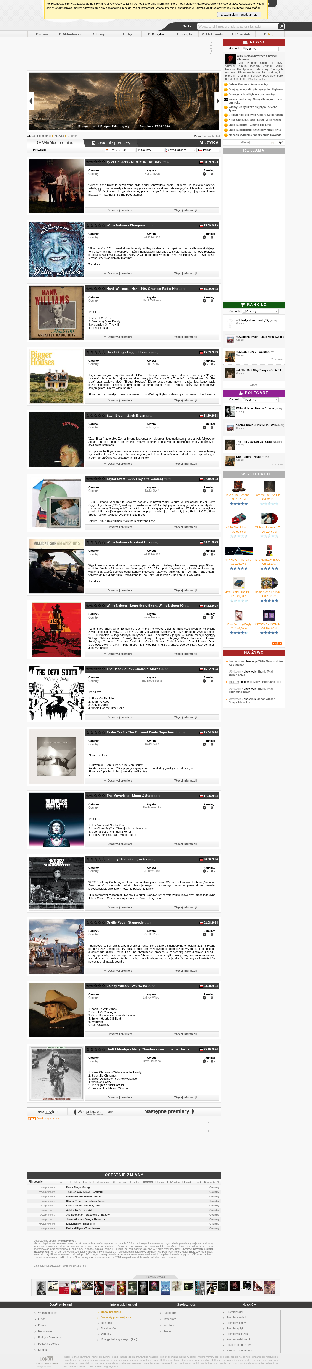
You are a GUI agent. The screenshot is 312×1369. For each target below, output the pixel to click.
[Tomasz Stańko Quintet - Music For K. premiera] (246, 1282)
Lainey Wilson (152, 997)
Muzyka (158, 34)
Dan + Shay (152, 363)
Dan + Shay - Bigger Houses (128, 352)
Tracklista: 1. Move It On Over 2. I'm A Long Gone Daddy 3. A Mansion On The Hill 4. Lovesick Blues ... (104, 321)
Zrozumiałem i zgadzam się (239, 14)
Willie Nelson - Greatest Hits (128, 542)
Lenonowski (236, 661)
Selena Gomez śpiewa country (248, 84)
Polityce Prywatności (246, 8)
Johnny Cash (152, 870)
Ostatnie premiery (114, 143)
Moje (271, 34)
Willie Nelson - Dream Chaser (255, 408)
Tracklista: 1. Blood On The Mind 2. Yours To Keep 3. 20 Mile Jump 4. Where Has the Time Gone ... (106, 701)
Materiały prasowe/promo (116, 1317)
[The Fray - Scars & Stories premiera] (52, 1282)
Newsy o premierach (239, 1350)
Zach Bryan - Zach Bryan (126, 415)
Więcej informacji (185, 210)
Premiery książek (237, 1333)
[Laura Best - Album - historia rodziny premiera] (269, 1282)
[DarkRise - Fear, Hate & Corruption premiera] (176, 1282)
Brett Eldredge (152, 1061)
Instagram (170, 1319)
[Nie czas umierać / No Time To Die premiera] (211, 1282)
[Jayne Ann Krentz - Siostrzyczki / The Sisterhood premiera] (132, 1282)
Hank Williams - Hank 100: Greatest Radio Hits (142, 288)
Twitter (168, 1331)
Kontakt (43, 1349)
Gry (129, 34)
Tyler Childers (151, 173)
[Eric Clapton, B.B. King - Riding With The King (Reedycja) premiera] (87, 1282)
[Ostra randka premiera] (99, 1282)
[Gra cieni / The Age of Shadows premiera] (143, 1282)
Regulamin (45, 1331)
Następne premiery (168, 1111)
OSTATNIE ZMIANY (124, 1175)
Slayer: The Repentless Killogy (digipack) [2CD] (239, 495)
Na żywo (254, 652)
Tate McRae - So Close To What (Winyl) (269, 495)
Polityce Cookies (206, 8)
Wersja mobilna (48, 1313)
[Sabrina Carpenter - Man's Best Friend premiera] (258, 1282)
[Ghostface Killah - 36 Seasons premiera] (188, 1282)
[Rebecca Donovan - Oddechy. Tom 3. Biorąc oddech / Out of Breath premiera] (110, 1282)
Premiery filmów (236, 1323)
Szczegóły (208, 136)
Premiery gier (235, 1312)
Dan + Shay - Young (254, 352)
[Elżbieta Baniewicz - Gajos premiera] (200, 1282)
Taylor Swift (152, 490)
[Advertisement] (122, 53)
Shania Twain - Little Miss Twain (261, 337)
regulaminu (114, 1366)
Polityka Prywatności (51, 1337)
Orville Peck (151, 934)
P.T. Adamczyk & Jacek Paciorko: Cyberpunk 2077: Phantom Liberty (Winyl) (269, 559)
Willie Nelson (152, 237)
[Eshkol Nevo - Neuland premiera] (165, 1282)
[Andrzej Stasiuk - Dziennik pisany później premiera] (64, 1282)
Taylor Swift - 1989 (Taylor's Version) (135, 479)
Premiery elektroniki (239, 1339)
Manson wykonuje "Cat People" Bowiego (255, 135)
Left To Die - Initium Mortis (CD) (239, 527)
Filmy (100, 34)
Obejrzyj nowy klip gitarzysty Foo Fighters (256, 89)
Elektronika (215, 34)
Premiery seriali (236, 1317)
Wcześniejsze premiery (94, 1111)
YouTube (169, 1325)
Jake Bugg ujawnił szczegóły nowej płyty (255, 130)
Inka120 (234, 681)
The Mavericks (152, 807)
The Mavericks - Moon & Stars (130, 795)
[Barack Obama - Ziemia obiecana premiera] (41, 1282)
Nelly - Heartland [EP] (255, 320)
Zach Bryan (152, 427)
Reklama (106, 1323)
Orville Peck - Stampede (125, 922)
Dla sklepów (108, 1328)
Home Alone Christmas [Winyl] (269, 592)
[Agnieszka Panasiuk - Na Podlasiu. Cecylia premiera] (76, 1282)
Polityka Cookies (48, 1343)
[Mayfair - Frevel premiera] (234, 1282)
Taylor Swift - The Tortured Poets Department (142, 732)
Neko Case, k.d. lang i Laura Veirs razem (255, 120)
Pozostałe (243, 34)
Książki (186, 34)
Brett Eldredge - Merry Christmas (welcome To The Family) (152, 1049)
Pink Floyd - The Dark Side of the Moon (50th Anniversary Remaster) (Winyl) (239, 559)
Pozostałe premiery (239, 1344)
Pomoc (42, 1325)
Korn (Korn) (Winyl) (239, 624)
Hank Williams (152, 300)
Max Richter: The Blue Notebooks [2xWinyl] (239, 592)
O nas (41, 1319)
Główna (42, 34)
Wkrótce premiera (58, 142)
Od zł (239, 499)
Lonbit (54, 1363)
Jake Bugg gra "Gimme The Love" (251, 125)
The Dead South (152, 680)
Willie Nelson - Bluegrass (126, 225)
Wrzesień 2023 (120, 150)
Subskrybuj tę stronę (48, 1118)
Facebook (170, 1313)
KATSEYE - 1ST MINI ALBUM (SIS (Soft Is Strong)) (269, 624)
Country (93, 174)
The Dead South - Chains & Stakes (133, 669)
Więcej (245, 142)
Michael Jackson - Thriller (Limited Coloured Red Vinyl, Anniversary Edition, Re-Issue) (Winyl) (269, 527)
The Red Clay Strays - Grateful (261, 370)
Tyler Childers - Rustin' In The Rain (134, 162)
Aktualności (72, 34)
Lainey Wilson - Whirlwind (127, 986)
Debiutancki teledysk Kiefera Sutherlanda (256, 114)
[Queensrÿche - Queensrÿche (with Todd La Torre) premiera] (223, 1282)
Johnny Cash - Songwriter (127, 859)
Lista (218, 136)
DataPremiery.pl (61, 1304)
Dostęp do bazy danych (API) (119, 1339)
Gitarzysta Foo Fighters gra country (252, 94)
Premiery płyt (235, 1328)
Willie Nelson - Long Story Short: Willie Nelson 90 (145, 605)
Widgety (106, 1333)
